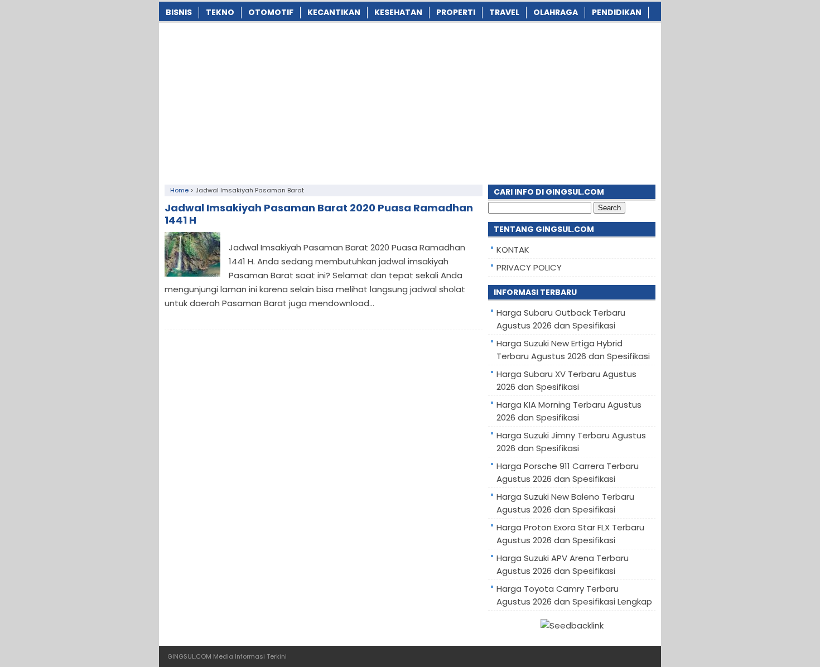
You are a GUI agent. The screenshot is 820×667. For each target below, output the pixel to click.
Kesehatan (398, 12)
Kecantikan (333, 12)
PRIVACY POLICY (529, 267)
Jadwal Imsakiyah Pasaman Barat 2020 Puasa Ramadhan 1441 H (319, 214)
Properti (455, 12)
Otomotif (270, 12)
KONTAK (512, 249)
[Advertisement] (410, 101)
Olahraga (555, 12)
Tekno (220, 12)
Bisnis (179, 12)
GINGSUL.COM (189, 656)
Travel (504, 12)
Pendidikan (616, 12)
